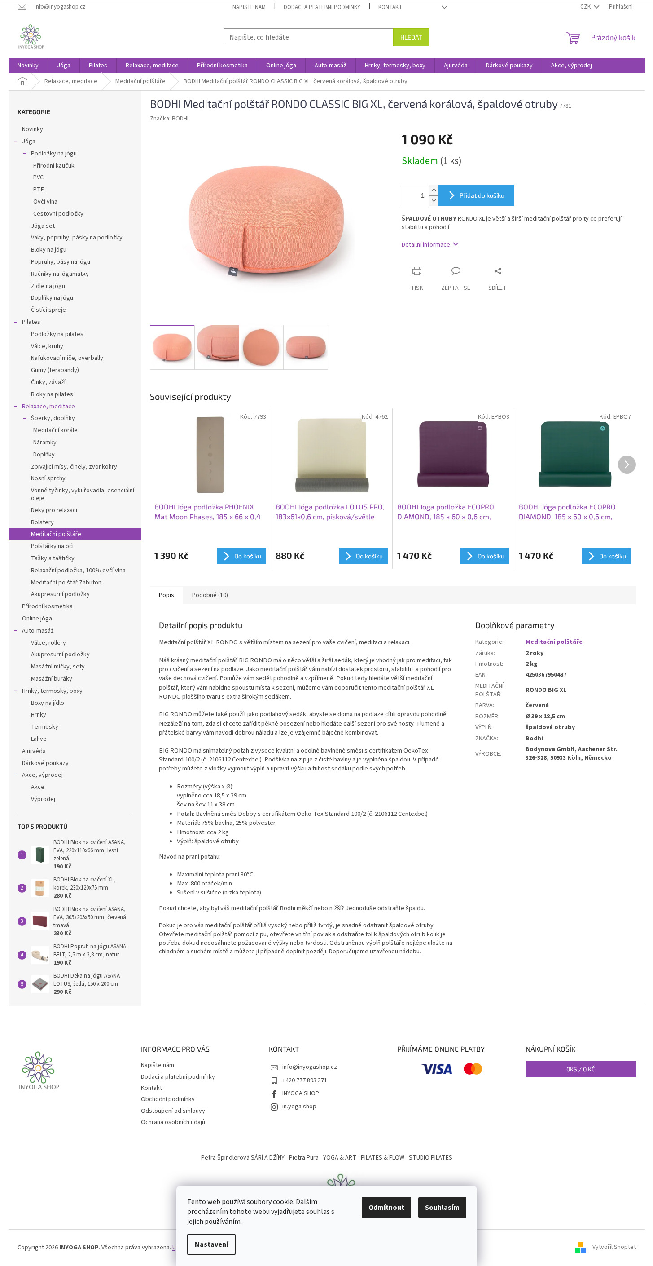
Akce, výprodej (42, 774)
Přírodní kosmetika (47, 606)
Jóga (28, 141)
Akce (37, 787)
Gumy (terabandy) (55, 370)
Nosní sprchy (48, 478)
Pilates (31, 322)
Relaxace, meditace (48, 406)
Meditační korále (55, 430)
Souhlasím (442, 1208)
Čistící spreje (48, 309)
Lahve (39, 739)
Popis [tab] (166, 595)
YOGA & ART (339, 1157)
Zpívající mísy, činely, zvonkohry (74, 466)
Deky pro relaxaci (54, 510)
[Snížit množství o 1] (433, 200)
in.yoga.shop (299, 1106)
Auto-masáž (38, 630)
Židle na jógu (48, 286)
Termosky (44, 726)
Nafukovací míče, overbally (67, 358)
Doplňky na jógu (52, 297)
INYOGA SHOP (300, 1093)
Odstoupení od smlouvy (173, 1111)
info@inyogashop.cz (309, 1066)
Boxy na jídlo (47, 703)
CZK (586, 7)
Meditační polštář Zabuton (66, 582)
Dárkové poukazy (45, 763)
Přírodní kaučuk (54, 165)
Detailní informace (426, 244)
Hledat (411, 37)
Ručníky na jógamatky (60, 274)
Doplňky (44, 454)
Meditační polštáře (56, 534)
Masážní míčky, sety (58, 666)
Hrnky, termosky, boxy (52, 690)
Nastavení (211, 1244)
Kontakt (390, 7)
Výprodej (43, 799)
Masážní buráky (51, 678)
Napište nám (249, 7)
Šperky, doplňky (53, 418)
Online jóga (37, 618)
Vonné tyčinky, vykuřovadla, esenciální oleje (82, 494)
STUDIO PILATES (430, 1157)
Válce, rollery (48, 642)
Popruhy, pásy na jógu (60, 261)
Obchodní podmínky (168, 1099)
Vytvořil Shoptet (614, 1247)
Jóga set (43, 225)
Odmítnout (386, 1208)
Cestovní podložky (58, 213)
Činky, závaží (48, 382)
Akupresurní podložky (60, 594)
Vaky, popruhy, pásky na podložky (77, 237)
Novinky (32, 129)
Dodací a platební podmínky (322, 7)
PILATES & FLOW (382, 1157)
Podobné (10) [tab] (210, 595)
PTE (38, 189)
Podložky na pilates (57, 334)
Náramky (45, 442)
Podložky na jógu (54, 153)
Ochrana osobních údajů (173, 1122)
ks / (580, 1069)
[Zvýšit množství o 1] (433, 190)
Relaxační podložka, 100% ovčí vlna (78, 570)
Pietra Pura (304, 1157)
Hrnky (38, 714)
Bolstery (42, 522)
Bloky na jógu (48, 249)
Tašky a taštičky (53, 558)
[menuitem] (28, 65)
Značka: (169, 118)
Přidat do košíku (482, 195)
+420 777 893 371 (304, 1080)
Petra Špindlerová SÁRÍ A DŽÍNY (243, 1157)
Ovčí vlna (45, 201)
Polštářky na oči (52, 546)
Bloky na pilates (52, 394)
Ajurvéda (34, 751)
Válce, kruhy (47, 346)
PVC (38, 177)
